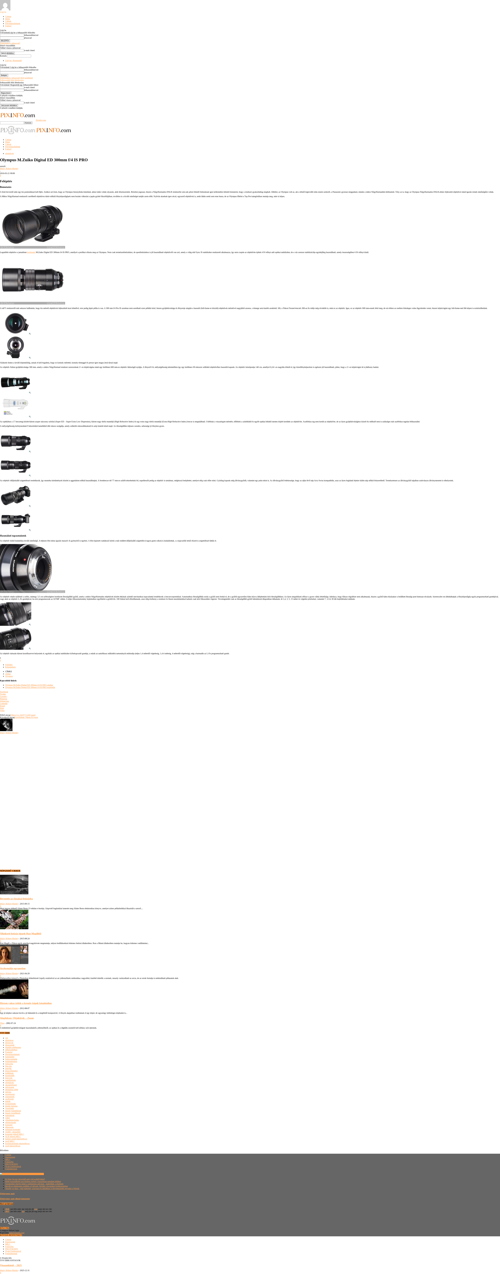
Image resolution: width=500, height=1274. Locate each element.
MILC (7, 1159)
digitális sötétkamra (13, 1047)
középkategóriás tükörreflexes (17, 1143)
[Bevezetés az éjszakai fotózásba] (14, 893)
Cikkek (8, 21)
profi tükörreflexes (12, 1146)
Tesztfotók (9, 1108)
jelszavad (28, 38)
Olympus (9, 676)
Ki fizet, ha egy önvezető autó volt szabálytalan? (25, 1179)
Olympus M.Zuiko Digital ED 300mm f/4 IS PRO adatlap (29, 685)
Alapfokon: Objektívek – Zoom (17, 1018)
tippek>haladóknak (13, 1111)
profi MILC (10, 1141)
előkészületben (11, 1050)
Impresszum (10, 1157)
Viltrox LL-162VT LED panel (22, 715)
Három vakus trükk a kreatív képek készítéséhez (26, 1003)
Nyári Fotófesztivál (13, 1166)
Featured (8, 1052)
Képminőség (10, 667)
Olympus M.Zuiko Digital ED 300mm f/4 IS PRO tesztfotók (30, 687)
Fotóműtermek (11, 1169)
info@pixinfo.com (16, 1233)
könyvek (8, 1078)
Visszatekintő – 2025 (11, 1265)
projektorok (10, 1094)
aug (35, 1209)
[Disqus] (250, 766)
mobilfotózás (10, 1080)
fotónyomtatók (11, 1059)
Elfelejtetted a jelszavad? (10, 43)
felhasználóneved (31, 35)
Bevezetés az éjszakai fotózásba (16, 898)
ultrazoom (9, 1127)
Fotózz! (8, 26)
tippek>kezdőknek (12, 1113)
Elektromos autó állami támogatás (15, 1199)
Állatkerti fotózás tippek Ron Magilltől (20, 933)
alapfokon (9, 1040)
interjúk (8, 1068)
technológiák (10, 1104)
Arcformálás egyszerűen (13, 968)
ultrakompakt (10, 1122)
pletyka (8, 1092)
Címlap (8, 16)
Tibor (2, 1023)
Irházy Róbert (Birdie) (9, 168)
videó (7, 1118)
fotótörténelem (11, 1061)
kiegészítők (9, 1075)
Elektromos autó (7, 1194)
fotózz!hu (9, 1064)
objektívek (9, 153)
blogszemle (9, 1045)
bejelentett (31, 252)
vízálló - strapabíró (12, 1132)
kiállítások (9, 1073)
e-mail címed (29, 50)
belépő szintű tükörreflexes (16, 1139)
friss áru (8, 1066)
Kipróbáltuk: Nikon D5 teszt (26, 717)
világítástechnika (12, 1120)
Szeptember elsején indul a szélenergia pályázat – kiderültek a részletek (34, 1184)
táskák (7, 1101)
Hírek (7, 19)
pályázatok (9, 1087)
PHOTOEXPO (11, 1164)
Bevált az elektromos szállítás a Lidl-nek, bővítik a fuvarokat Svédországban (36, 1186)
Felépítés (8, 665)
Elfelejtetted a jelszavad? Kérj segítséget (16, 78)
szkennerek (9, 1097)
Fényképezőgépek (12, 23)
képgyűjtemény (11, 1071)
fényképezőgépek (12, 1054)
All (6, 1038)
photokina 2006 (11, 1090)
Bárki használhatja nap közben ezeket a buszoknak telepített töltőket (33, 1181)
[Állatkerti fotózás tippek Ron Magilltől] (14, 928)
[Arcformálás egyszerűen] (14, 963)
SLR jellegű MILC (13, 1136)
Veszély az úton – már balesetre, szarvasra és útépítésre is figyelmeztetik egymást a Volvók (42, 1188)
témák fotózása (11, 1106)
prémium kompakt (12, 1129)
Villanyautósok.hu (36, 1174)
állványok (9, 1043)
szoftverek (9, 1099)
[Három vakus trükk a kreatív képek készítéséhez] (14, 998)
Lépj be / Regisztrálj (13, 60)
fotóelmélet (9, 1057)
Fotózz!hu (9, 1162)
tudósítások (9, 1115)
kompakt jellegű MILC (14, 1134)
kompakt (8, 1125)
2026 (7, 1209)
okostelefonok (11, 1085)
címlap (8, 674)
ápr (23, 1211)
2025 (7, 1211)
